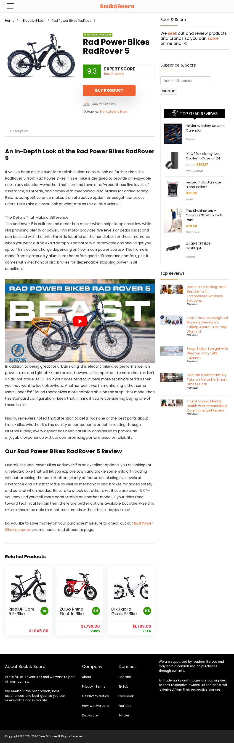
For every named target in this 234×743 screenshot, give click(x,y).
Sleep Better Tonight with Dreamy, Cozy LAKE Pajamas (207, 353)
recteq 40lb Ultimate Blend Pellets (203, 184)
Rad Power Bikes (104, 104)
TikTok (123, 686)
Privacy (87, 686)
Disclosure (90, 715)
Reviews (192, 304)
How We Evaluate (95, 706)
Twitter (123, 715)
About (86, 677)
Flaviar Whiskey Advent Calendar (205, 128)
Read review (114, 73)
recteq (190, 199)
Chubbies (192, 232)
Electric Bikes (33, 20)
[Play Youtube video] (80, 321)
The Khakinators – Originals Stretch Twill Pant (204, 215)
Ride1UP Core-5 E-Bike (22, 611)
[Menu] (10, 6)
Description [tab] (19, 131)
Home (10, 20)
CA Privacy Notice (95, 696)
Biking (104, 111)
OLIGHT (190, 257)
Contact (124, 677)
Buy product (109, 90)
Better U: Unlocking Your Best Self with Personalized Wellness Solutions (206, 294)
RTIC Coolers (194, 171)
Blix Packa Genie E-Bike (124, 611)
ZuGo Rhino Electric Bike (72, 611)
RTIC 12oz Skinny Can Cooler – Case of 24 (203, 156)
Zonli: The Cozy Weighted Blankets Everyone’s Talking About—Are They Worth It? (207, 324)
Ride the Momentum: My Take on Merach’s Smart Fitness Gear (207, 379)
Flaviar (190, 139)
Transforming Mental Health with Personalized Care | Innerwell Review (207, 406)
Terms (100, 686)
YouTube (125, 706)
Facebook (126, 696)
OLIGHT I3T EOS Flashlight (198, 245)
